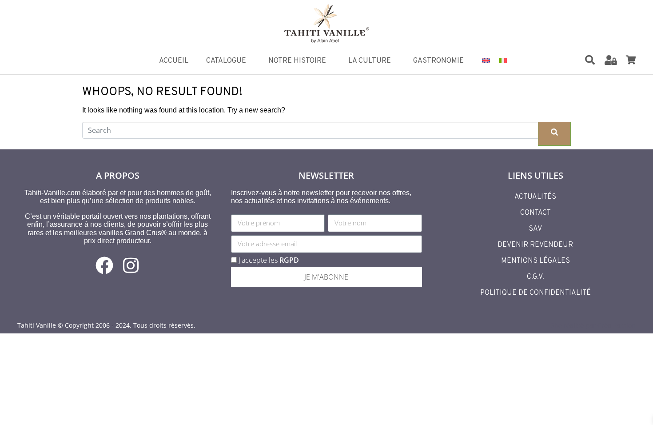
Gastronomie (438, 60)
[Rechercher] (590, 60)
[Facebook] (104, 265)
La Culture (369, 60)
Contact (535, 212)
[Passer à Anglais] (486, 60)
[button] (595, 60)
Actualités (535, 196)
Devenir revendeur (535, 245)
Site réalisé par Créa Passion (593, 325)
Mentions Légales (535, 261)
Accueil (173, 60)
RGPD (289, 260)
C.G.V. (535, 277)
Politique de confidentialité (535, 293)
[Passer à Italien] (502, 60)
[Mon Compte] (611, 60)
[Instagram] (131, 265)
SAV (535, 229)
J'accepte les (269, 260)
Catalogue (226, 60)
